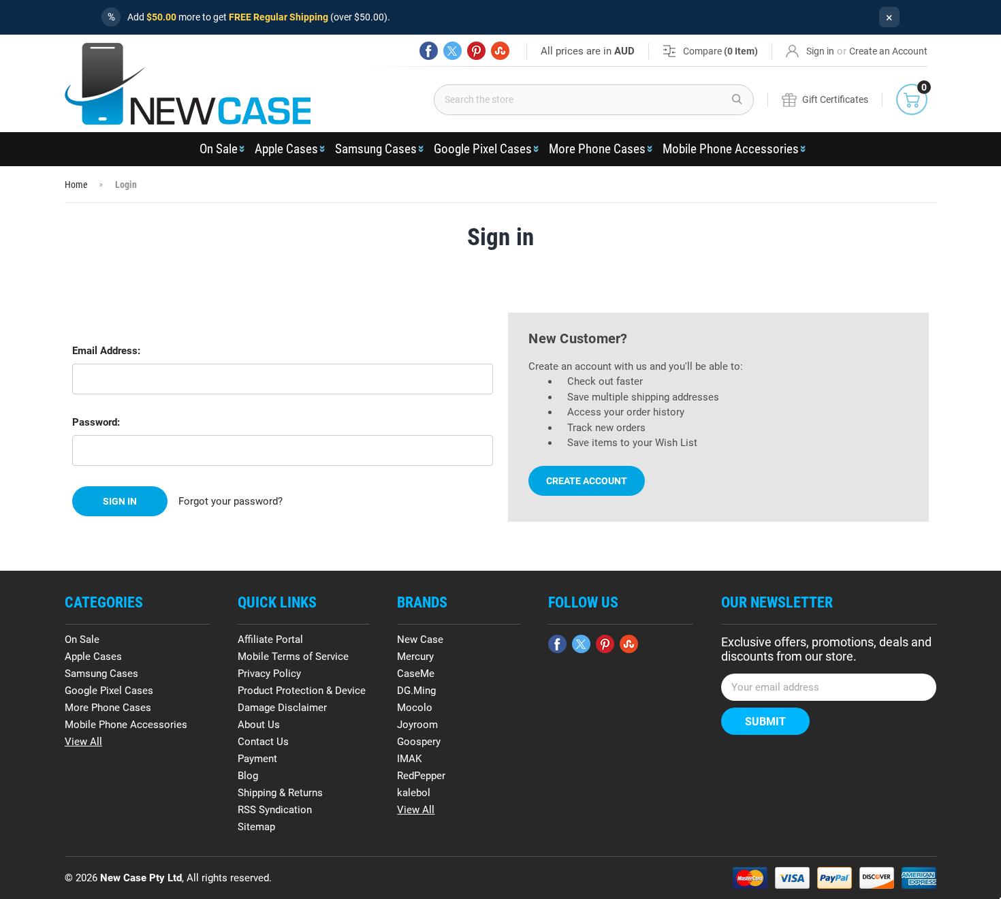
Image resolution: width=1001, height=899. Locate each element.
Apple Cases (286, 149)
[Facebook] (428, 51)
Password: (96, 422)
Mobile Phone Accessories (731, 149)
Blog (248, 776)
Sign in (820, 51)
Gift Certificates (835, 99)
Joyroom (417, 725)
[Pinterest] (476, 51)
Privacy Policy (269, 673)
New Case (420, 639)
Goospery (419, 742)
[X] (452, 51)
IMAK (409, 759)
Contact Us (263, 742)
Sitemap (256, 827)
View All (83, 742)
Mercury (415, 656)
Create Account (586, 480)
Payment (257, 759)
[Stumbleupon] (500, 51)
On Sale (219, 149)
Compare (720, 51)
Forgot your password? (230, 501)
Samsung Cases (376, 149)
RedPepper (421, 776)
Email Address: (106, 351)
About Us (259, 725)
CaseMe (415, 673)
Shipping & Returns (280, 793)
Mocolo (414, 707)
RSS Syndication (275, 810)
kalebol (413, 793)
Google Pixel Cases (483, 149)
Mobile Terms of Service (293, 656)
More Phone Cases (597, 149)
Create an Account (888, 51)
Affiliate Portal (270, 639)
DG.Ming (416, 690)
